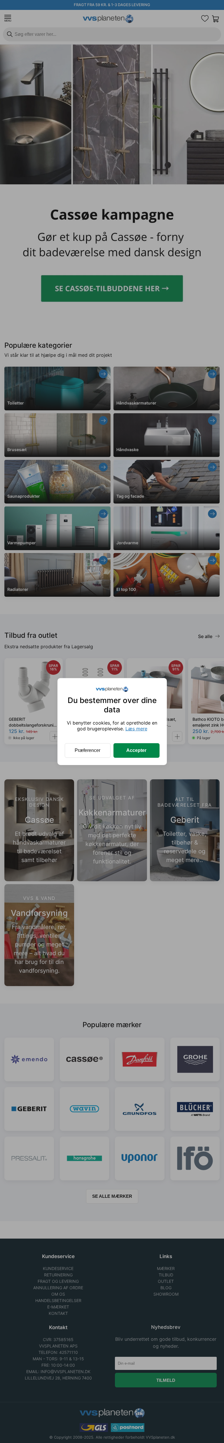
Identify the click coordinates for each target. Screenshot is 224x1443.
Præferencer (87, 750)
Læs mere (136, 729)
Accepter (136, 750)
